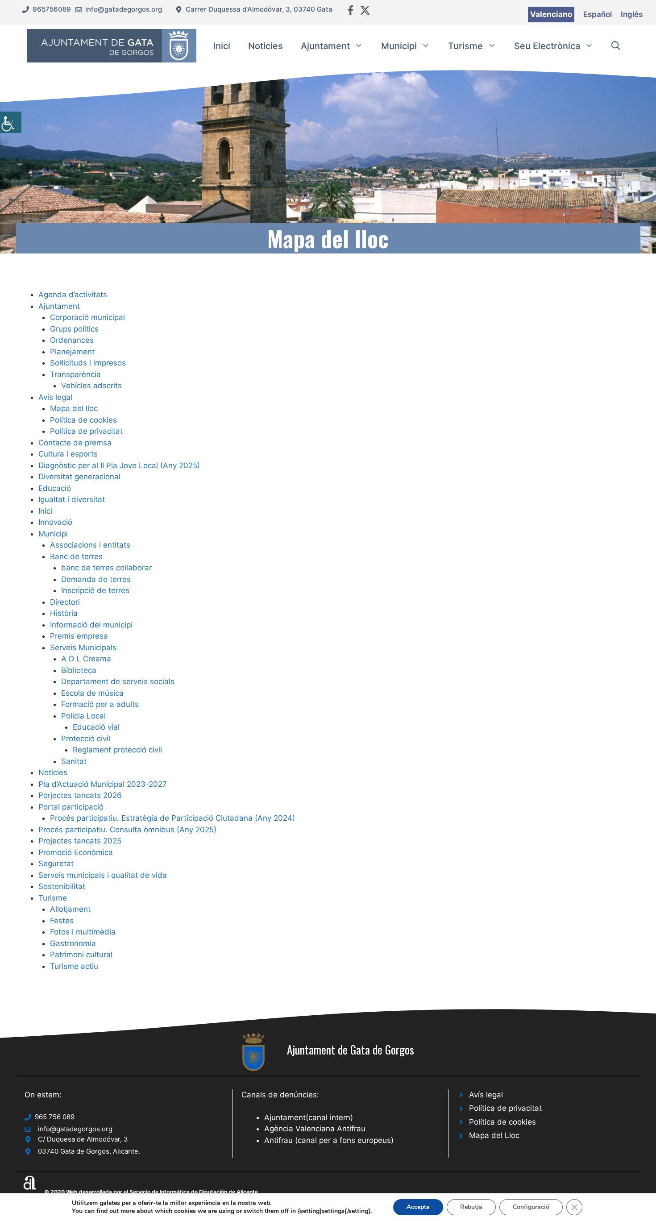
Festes (62, 920)
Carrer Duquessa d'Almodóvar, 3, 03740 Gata (259, 9)
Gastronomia (73, 943)
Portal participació (71, 806)
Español (597, 14)
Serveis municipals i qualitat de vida (102, 875)
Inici (221, 46)
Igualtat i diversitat (71, 499)
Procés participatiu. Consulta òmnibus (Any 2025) (127, 829)
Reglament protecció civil (117, 749)
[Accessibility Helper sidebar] (10, 122)
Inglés (632, 14)
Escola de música (92, 693)
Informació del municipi (91, 624)
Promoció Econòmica (75, 852)
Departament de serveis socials (117, 681)
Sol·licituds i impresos (88, 362)
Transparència (75, 374)
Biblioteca (78, 670)
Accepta (418, 1207)
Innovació (55, 522)
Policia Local (83, 715)
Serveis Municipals (83, 647)
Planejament (72, 351)
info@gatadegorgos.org (123, 9)
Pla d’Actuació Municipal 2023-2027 (102, 784)
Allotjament (70, 909)
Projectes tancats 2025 (79, 840)
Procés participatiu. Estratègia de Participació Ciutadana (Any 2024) (172, 818)
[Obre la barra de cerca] (615, 46)
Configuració (531, 1207)
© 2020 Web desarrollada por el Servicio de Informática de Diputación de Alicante (151, 1191)
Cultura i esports (68, 453)
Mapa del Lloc (494, 1135)
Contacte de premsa (75, 442)
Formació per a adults (100, 704)
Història (64, 613)
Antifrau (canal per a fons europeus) (329, 1140)
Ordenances (72, 340)
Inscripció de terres (95, 590)
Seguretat (56, 863)
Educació (54, 488)
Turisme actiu (74, 966)
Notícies (265, 46)
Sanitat (74, 761)
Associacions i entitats (90, 544)
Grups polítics (74, 328)
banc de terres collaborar (106, 567)
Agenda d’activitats (72, 294)
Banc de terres (76, 556)
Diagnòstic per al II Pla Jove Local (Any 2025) (119, 465)
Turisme (465, 46)
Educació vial (96, 727)
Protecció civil (85, 738)
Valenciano (551, 14)
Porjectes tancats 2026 (80, 795)
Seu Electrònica (547, 46)
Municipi (399, 46)
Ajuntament (325, 46)
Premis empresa (79, 635)
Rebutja (471, 1207)
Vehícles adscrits (91, 385)
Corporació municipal (87, 317)
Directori (65, 602)
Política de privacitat (86, 431)
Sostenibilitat (61, 886)
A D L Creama (86, 658)
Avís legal (55, 397)
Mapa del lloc (74, 408)
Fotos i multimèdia (83, 931)
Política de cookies (83, 419)
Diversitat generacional (79, 476)
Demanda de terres (96, 579)
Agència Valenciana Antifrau (314, 1128)
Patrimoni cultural (81, 954)
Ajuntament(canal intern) (308, 1117)
